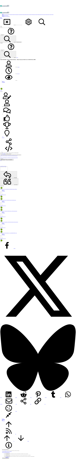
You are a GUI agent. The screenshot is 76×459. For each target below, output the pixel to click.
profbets (1, 90)
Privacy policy (7, 457)
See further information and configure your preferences (7, 451)
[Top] (8, 427)
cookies (5, 450)
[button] (11, 34)
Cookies (16, 411)
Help (2, 420)
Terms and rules (3, 419)
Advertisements (1, 216)
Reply (0, 160)
